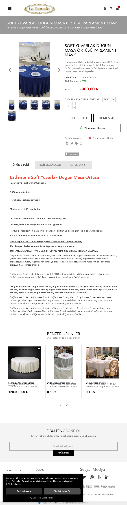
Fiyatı (67, 89)
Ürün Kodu (70, 77)
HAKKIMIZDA (14, 470)
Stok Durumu (71, 81)
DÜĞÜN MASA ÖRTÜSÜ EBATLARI (82, 99)
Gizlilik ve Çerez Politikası (44, 498)
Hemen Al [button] (107, 118)
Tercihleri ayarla (24, 491)
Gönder (63, 452)
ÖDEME (40, 469)
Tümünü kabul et (62, 491)
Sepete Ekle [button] (78, 118)
